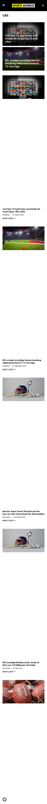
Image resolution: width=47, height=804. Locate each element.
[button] (42, 5)
